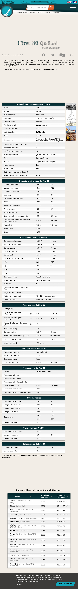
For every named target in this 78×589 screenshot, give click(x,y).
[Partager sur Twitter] (52, 55)
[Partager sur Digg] (62, 55)
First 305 (22, 545)
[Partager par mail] (71, 55)
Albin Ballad (20, 522)
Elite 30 (18, 506)
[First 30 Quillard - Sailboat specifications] (70, 2)
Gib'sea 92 (23, 540)
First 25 (20, 555)
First (37, 128)
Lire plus (19, 585)
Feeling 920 (23, 535)
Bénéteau (39, 122)
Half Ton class (41, 132)
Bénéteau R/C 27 (23, 526)
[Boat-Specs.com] (6, 9)
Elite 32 (21, 502)
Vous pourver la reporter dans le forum (35, 455)
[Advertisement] (39, 87)
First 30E (22, 565)
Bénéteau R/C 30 (50, 69)
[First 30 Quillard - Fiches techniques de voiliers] (75, 2)
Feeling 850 (19, 530)
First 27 (21, 551)
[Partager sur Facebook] (43, 55)
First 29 (21, 559)
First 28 (21, 510)
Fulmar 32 (20, 515)
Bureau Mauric (41, 125)
